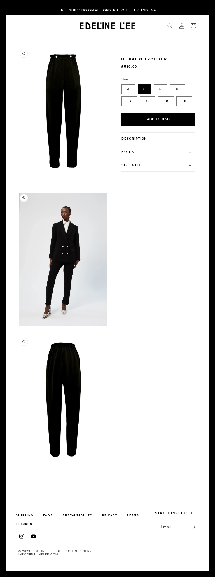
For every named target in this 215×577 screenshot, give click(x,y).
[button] (21, 26)
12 (129, 101)
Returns (24, 524)
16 (166, 101)
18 (184, 101)
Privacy (110, 515)
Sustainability (77, 515)
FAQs (48, 515)
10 (177, 89)
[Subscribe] (193, 527)
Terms (133, 515)
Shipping (25, 515)
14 (148, 101)
